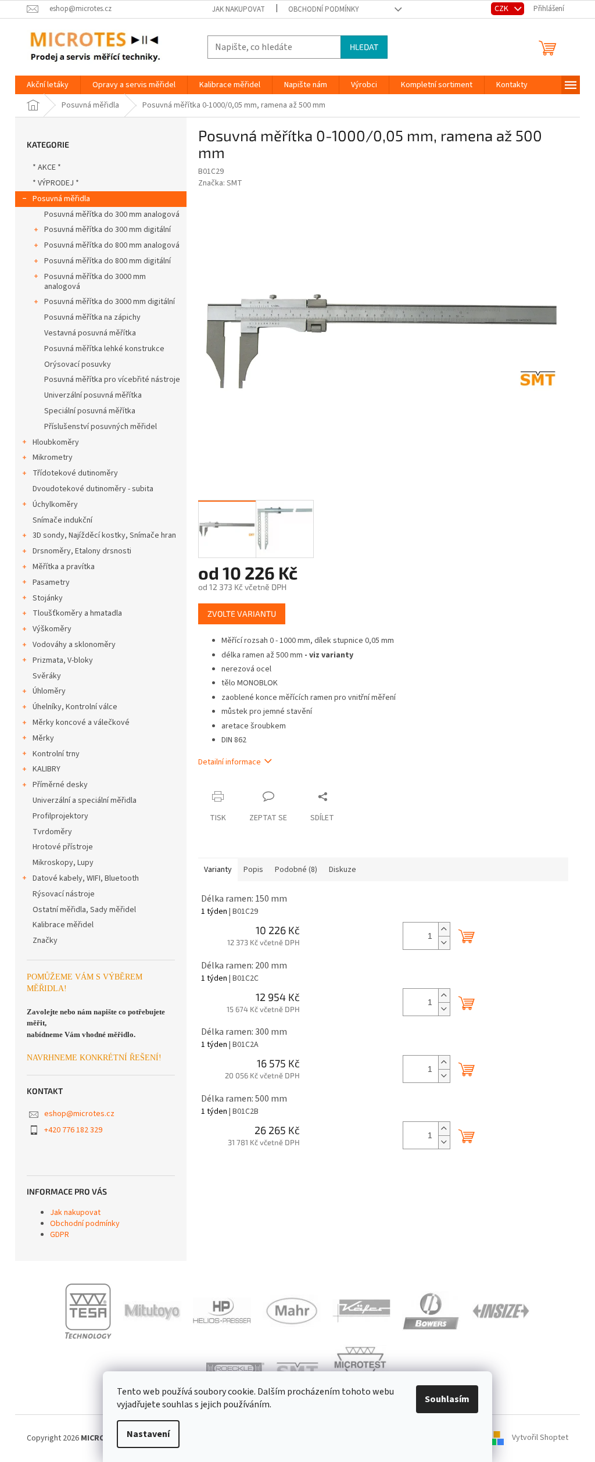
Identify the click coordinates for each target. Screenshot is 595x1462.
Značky (45, 940)
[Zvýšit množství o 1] (444, 929)
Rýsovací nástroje (64, 894)
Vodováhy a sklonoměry (74, 644)
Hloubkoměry (56, 442)
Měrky (43, 738)
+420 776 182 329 (73, 1130)
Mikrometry (53, 457)
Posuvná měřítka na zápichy (92, 317)
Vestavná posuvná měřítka (90, 333)
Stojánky (48, 598)
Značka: (220, 183)
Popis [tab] (253, 869)
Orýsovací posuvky (77, 364)
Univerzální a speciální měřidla (85, 800)
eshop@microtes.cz (79, 1114)
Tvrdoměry (52, 832)
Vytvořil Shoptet (540, 1438)
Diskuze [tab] (342, 869)
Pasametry (51, 582)
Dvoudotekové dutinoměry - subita (93, 489)
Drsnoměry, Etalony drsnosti (82, 551)
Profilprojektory (60, 816)
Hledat (364, 47)
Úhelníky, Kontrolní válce (75, 707)
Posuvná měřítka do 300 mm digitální (107, 229)
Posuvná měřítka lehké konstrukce (104, 349)
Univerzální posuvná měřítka (93, 395)
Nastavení (148, 1434)
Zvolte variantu (241, 614)
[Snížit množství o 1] (444, 942)
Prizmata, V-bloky (63, 660)
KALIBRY (46, 769)
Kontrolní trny (56, 754)
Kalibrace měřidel (63, 925)
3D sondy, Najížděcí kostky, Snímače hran (104, 535)
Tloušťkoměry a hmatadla (77, 613)
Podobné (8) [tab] (296, 869)
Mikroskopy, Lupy (63, 862)
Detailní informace (229, 762)
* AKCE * (47, 167)
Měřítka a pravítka (64, 567)
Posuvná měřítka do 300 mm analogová (112, 214)
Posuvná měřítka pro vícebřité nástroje (112, 379)
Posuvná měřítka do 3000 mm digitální (109, 302)
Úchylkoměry (55, 504)
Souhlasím (447, 1399)
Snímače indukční (62, 520)
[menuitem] (47, 85)
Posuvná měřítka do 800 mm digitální (107, 261)
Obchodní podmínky (323, 9)
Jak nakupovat (238, 9)
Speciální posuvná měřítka (89, 411)
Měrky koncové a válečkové (81, 722)
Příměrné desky (60, 785)
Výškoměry (52, 629)
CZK (502, 8)
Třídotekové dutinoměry (75, 473)
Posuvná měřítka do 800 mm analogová (112, 245)
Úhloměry (49, 691)
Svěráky (47, 676)
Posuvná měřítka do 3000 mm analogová (95, 281)
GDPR (59, 1235)
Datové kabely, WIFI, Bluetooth (86, 878)
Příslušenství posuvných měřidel (100, 426)
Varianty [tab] (218, 869)
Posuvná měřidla (61, 199)
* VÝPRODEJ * (56, 183)
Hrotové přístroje (63, 847)
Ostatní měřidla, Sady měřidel (84, 910)
